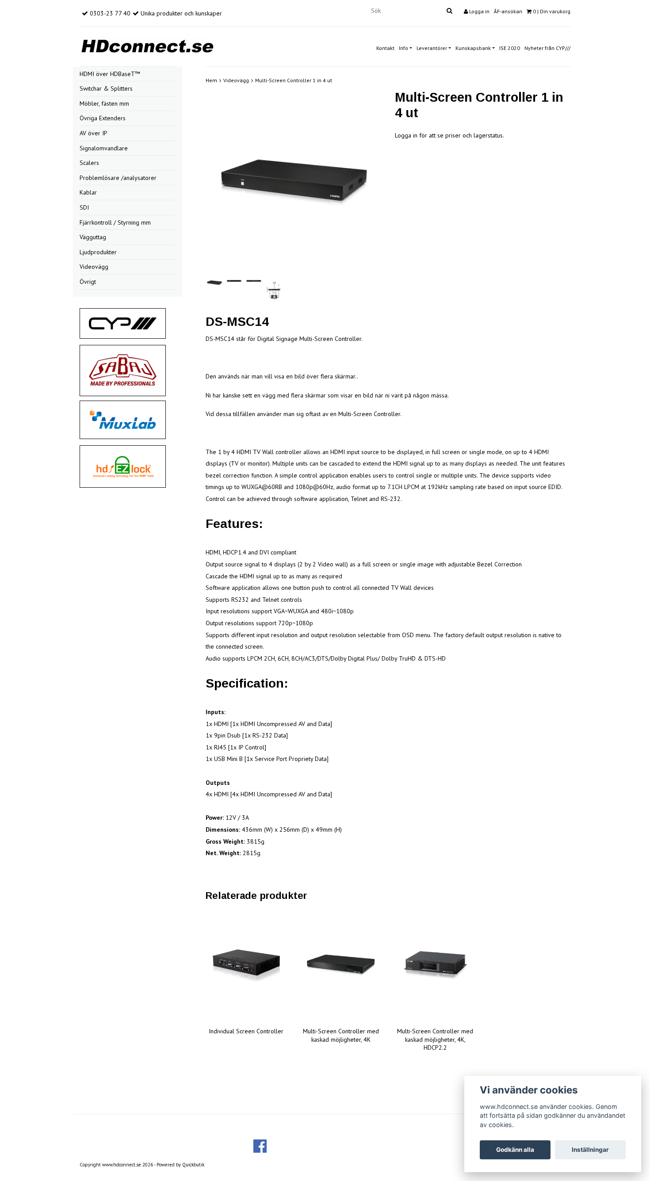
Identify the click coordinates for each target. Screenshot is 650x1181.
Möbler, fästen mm (104, 103)
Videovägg (94, 267)
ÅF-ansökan (508, 11)
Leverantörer (432, 48)
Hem (211, 80)
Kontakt (385, 48)
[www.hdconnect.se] (147, 44)
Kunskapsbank (473, 48)
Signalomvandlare (104, 148)
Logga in (478, 11)
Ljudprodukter (98, 252)
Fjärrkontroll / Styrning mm (115, 222)
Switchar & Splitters (106, 88)
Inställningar (590, 1149)
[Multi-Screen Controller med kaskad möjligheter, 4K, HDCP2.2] (435, 965)
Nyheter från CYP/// (547, 48)
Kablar (88, 192)
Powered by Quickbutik (180, 1165)
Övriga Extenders (103, 118)
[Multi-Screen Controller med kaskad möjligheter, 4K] (341, 965)
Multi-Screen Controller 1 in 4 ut (293, 80)
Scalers (89, 163)
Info (403, 48)
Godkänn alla (515, 1149)
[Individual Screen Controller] (246, 965)
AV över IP (93, 133)
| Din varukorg (551, 11)
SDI (84, 207)
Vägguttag (93, 237)
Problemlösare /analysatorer (118, 178)
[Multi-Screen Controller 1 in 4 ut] (294, 184)
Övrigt (88, 282)
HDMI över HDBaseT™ (110, 74)
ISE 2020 (509, 48)
